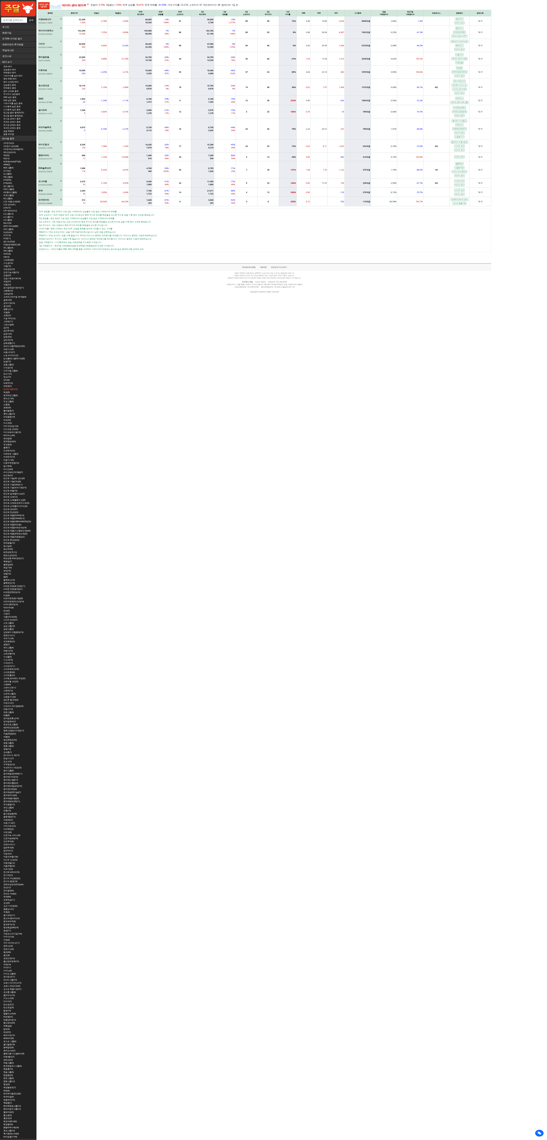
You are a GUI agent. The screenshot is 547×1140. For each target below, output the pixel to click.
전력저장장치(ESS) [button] (459, 72)
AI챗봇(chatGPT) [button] (459, 129)
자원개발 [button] (459, 62)
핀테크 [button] (454, 41)
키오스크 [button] (463, 85)
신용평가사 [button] (459, 137)
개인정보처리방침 (249, 267)
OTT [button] (465, 36)
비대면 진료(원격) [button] (459, 111)
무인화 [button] (455, 85)
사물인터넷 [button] (459, 167)
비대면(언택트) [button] (459, 32)
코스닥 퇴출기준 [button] (459, 203)
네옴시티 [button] (459, 54)
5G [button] (455, 81)
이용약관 (263, 267)
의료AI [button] (454, 199)
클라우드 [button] (459, 19)
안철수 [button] (463, 121)
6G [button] (465, 89)
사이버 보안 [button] (463, 41)
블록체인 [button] (459, 163)
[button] (539, 1133)
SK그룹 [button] (465, 102)
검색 (31, 20)
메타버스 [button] (459, 98)
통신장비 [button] (463, 142)
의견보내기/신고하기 (279, 267)
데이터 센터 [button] (459, 23)
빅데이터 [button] (461, 81)
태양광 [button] (459, 68)
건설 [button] (465, 58)
